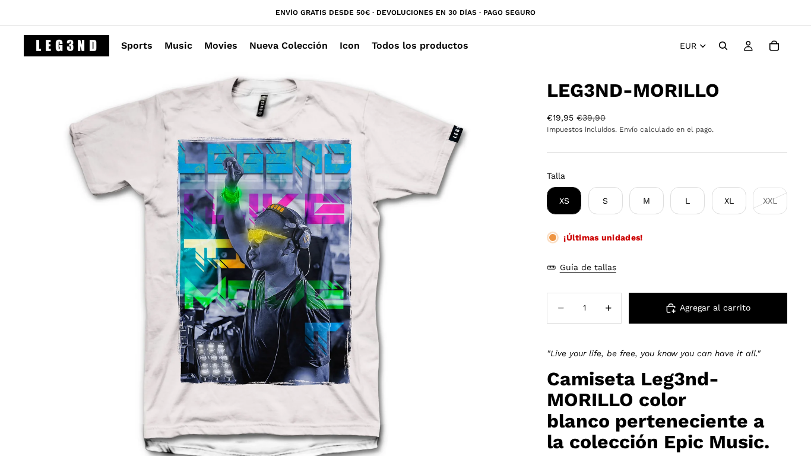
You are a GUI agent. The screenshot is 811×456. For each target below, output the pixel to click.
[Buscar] (723, 46)
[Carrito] (774, 46)
